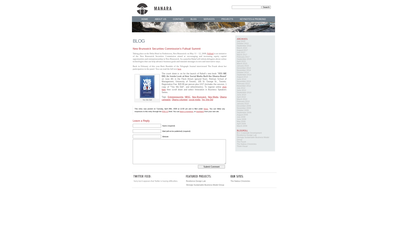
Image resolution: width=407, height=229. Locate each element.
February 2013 (243, 84)
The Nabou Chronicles (246, 144)
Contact (178, 19)
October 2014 (243, 72)
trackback (200, 111)
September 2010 (244, 92)
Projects (227, 19)
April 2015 (241, 61)
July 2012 (241, 88)
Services (209, 19)
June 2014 (241, 79)
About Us (160, 19)
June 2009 (241, 119)
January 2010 (243, 104)
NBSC (187, 97)
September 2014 (244, 75)
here (179, 69)
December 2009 (244, 106)
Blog (193, 19)
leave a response (186, 111)
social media (194, 100)
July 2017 (241, 52)
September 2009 (244, 112)
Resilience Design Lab (247, 135)
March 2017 (242, 55)
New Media (213, 97)
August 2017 (242, 50)
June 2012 (241, 90)
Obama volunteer (179, 100)
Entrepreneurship (175, 97)
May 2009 (241, 121)
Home (144, 19)
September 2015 (244, 59)
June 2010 (241, 95)
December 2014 (244, 68)
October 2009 (243, 110)
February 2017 (243, 57)
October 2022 (243, 43)
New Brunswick (199, 97)
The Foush (241, 142)
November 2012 (244, 86)
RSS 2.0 (165, 111)
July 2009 (241, 117)
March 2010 (242, 99)
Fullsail (210, 53)
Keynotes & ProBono (253, 19)
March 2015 (242, 63)
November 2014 (244, 70)
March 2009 (242, 126)
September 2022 (244, 46)
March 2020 (242, 48)
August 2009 (242, 115)
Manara (154, 6)
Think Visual (242, 146)
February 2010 (243, 101)
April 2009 (241, 124)
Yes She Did (207, 100)
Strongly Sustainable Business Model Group (205, 185)
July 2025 (241, 41)
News (206, 109)
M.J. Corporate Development (249, 133)
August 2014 (242, 77)
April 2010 (241, 97)
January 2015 (243, 66)
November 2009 (244, 108)
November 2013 (244, 81)
